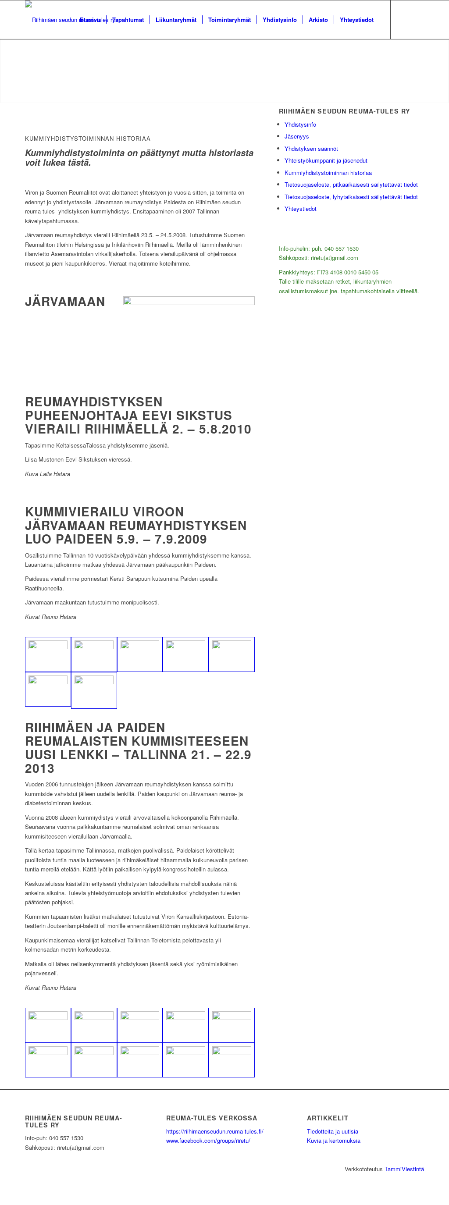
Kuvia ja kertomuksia (333, 1140)
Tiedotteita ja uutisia (332, 1131)
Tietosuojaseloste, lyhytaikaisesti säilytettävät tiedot (351, 196)
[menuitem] (90, 19)
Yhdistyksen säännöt (311, 148)
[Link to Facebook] (404, 19)
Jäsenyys (297, 136)
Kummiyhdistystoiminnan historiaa (328, 172)
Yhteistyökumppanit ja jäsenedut (326, 160)
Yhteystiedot (301, 208)
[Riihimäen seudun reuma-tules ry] (70, 19)
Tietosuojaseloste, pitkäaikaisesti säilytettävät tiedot (351, 184)
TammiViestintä (404, 1169)
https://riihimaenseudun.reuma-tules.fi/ (215, 1131)
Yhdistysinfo (300, 124)
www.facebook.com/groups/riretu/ (208, 1140)
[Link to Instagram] (417, 19)
